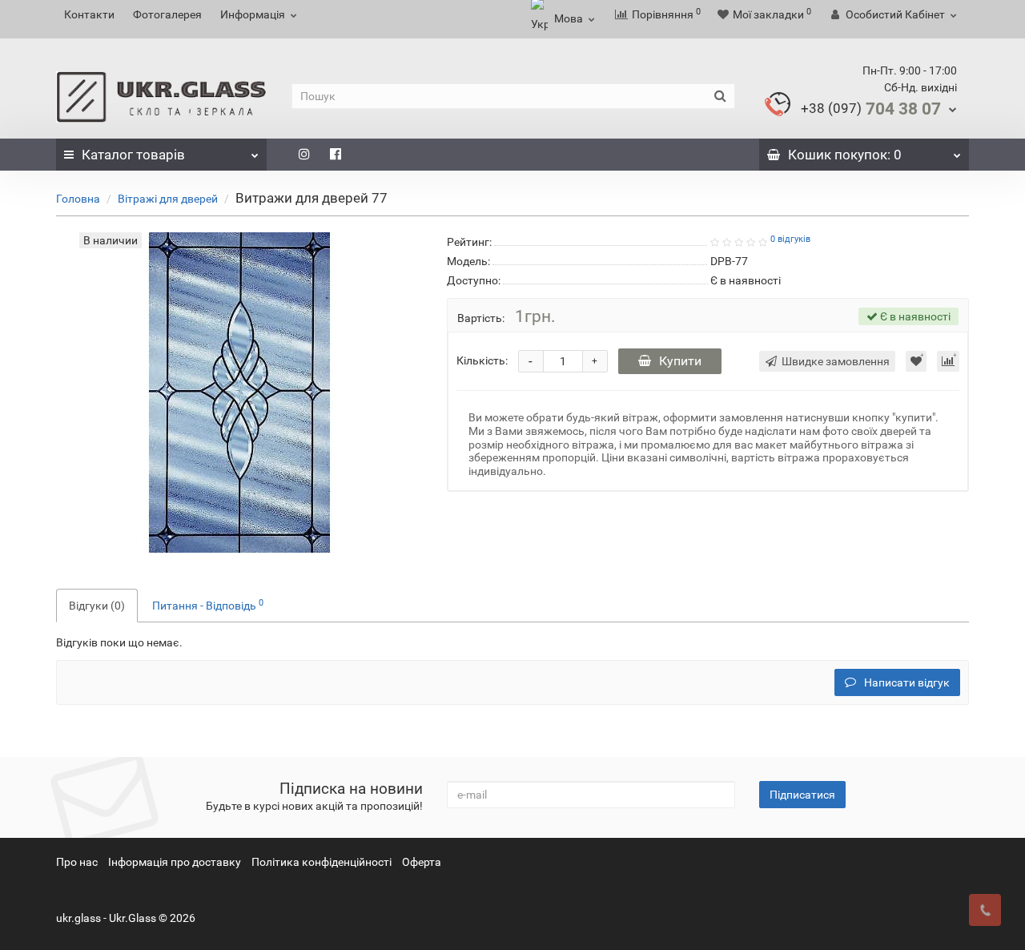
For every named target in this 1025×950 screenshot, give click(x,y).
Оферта (421, 861)
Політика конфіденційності (321, 861)
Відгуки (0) (97, 605)
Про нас (77, 861)
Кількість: (482, 360)
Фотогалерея (167, 14)
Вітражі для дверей (168, 198)
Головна (78, 198)
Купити (680, 360)
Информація (252, 14)
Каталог (133, 155)
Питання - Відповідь (207, 605)
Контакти (89, 14)
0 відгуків (790, 239)
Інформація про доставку (174, 861)
